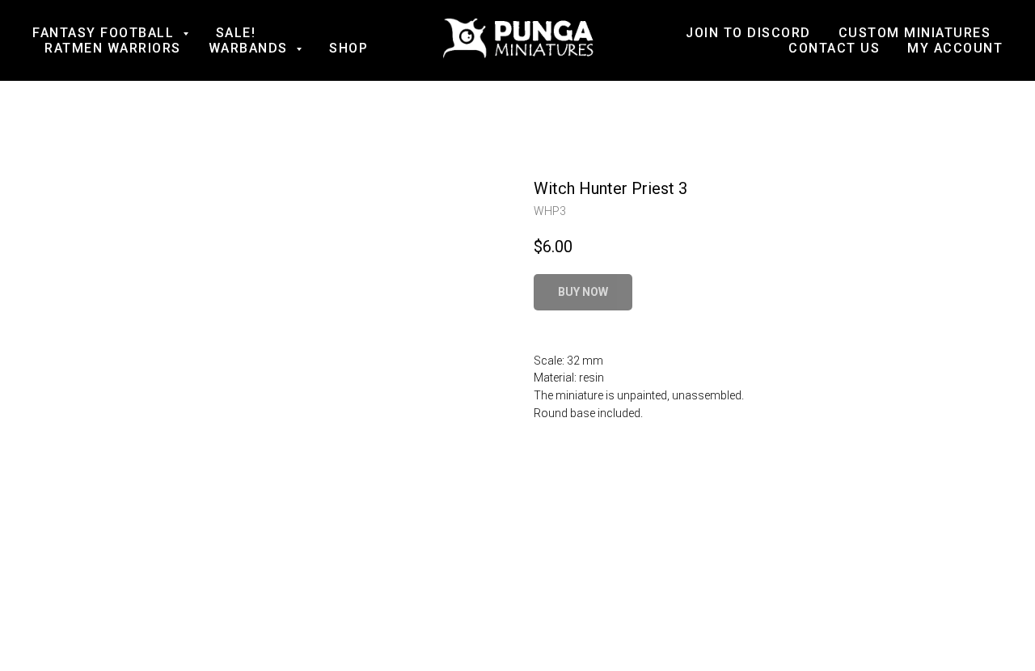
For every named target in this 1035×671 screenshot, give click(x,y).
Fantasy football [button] (105, 32)
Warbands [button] (251, 48)
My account (955, 48)
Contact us (834, 48)
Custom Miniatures (915, 32)
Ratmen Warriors (112, 48)
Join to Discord (748, 32)
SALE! (236, 32)
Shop (348, 48)
